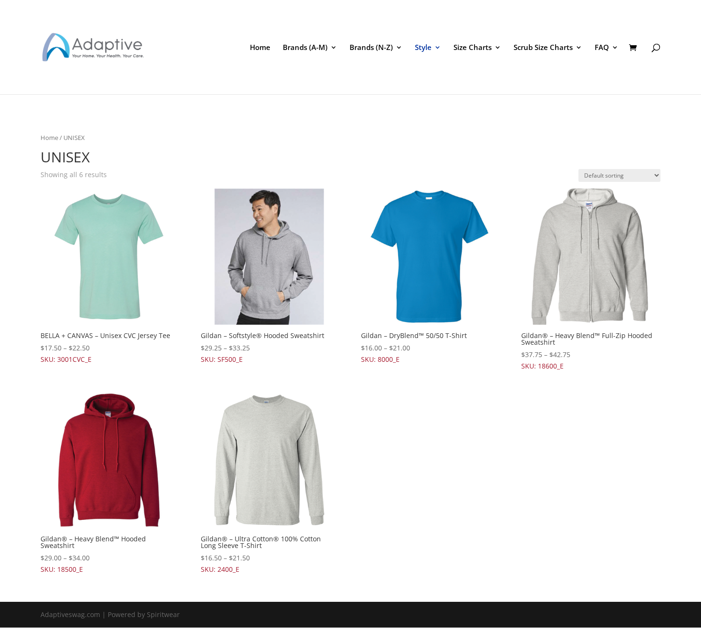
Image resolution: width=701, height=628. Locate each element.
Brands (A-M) (305, 48)
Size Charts (473, 48)
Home (260, 48)
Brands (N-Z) (371, 48)
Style (423, 48)
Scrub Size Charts (543, 48)
